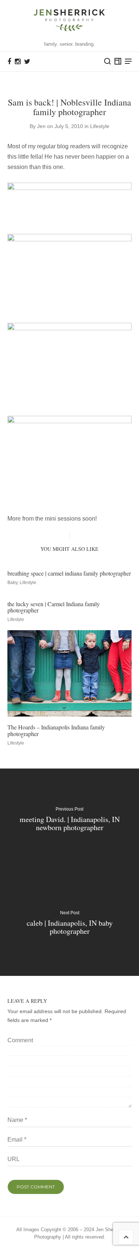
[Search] (107, 61)
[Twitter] (27, 61)
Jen (41, 126)
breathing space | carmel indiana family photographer (69, 573)
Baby (12, 582)
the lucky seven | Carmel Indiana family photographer (53, 607)
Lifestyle (99, 126)
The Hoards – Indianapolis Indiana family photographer (56, 730)
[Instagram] (17, 61)
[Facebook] (9, 61)
